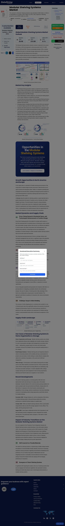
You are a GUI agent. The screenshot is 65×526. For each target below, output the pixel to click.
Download (32, 274)
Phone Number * (23, 268)
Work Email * (22, 263)
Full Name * (22, 258)
